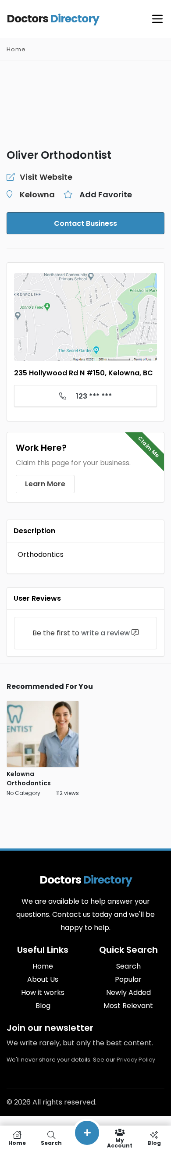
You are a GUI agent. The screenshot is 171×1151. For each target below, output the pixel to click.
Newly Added (128, 992)
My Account (119, 1142)
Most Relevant (128, 1006)
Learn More (45, 484)
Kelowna (37, 194)
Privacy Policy (136, 1059)
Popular (128, 979)
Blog (43, 1006)
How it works (42, 992)
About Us (42, 979)
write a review (105, 633)
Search (128, 966)
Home (16, 49)
